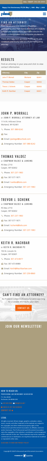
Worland (27, 77)
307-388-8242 (17, 129)
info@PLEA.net (20, 403)
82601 (39, 91)
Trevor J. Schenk (8, 86)
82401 (39, 77)
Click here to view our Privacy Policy (15, 443)
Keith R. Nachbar (9, 91)
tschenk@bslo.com (18, 225)
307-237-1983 (17, 172)
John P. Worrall (8, 77)
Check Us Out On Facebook (12, 407)
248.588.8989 (39, 1)
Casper (27, 82)
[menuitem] (34, 2)
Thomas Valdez (8, 82)
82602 (39, 82)
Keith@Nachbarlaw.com (21, 268)
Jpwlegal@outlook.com (20, 139)
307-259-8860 (29, 273)
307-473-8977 (17, 259)
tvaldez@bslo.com (18, 182)
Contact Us (24, 308)
